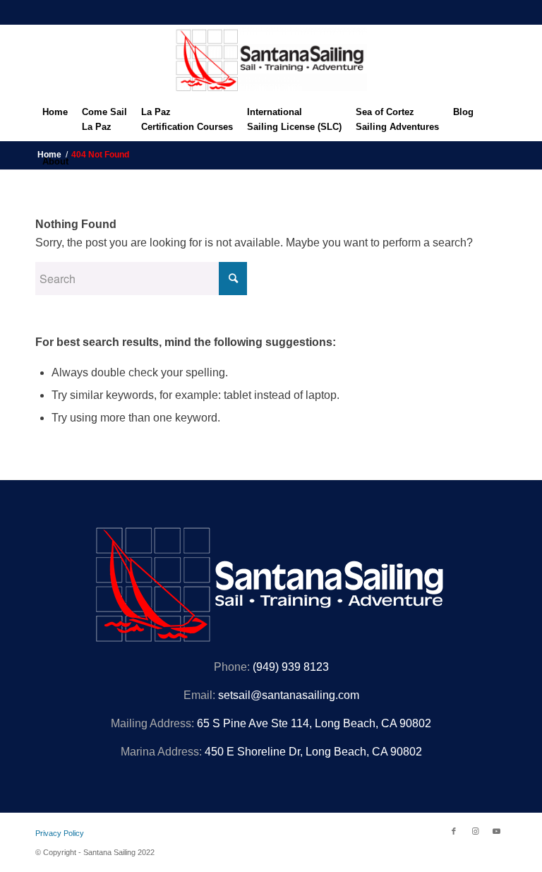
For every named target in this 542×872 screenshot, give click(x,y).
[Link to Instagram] (475, 831)
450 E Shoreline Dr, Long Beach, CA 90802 (313, 752)
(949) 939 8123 (291, 667)
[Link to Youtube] (496, 831)
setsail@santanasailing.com (288, 695)
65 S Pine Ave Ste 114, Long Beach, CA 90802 (314, 723)
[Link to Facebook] (453, 831)
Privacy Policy (59, 833)
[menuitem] (55, 116)
